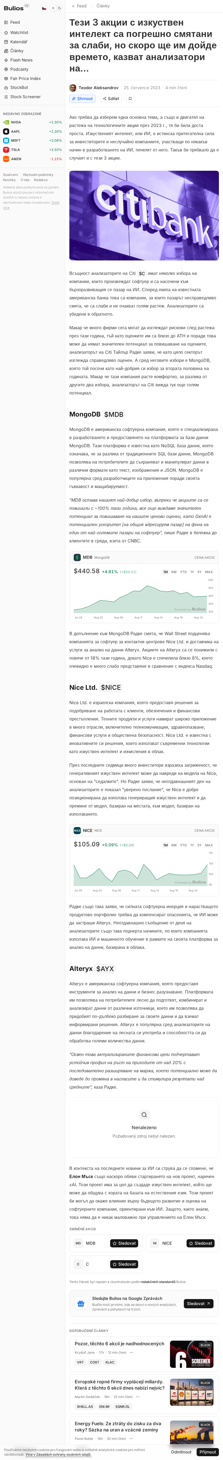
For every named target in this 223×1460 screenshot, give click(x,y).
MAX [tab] (209, 572)
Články (103, 5)
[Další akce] (131, 1352)
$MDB (113, 414)
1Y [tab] (192, 572)
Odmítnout (181, 1452)
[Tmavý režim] (56, 8)
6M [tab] (173, 572)
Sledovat (127, 1243)
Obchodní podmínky (38, 175)
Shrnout (85, 98)
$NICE (111, 687)
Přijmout (208, 1452)
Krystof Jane (85, 1352)
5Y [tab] (199, 572)
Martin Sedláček (87, 1397)
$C (142, 273)
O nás (25, 180)
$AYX (105, 969)
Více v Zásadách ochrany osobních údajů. (58, 1454)
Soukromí (10, 175)
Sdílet (113, 98)
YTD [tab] (183, 572)
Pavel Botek (84, 1439)
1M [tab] (165, 572)
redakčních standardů (158, 1282)
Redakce (41, 180)
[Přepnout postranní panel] (65, 730)
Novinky (9, 180)
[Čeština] (44, 8)
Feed (81, 5)
